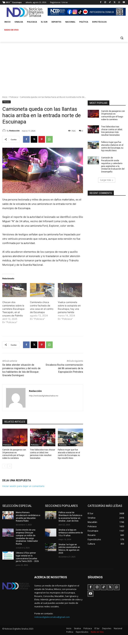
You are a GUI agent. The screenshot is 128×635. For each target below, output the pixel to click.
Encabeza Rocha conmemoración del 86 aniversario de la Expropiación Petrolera (64, 368)
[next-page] (10, 466)
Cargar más (105, 180)
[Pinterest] (41, 139)
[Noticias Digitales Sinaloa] (25, 12)
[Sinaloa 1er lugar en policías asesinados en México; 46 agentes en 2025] (50, 547)
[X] (114, 2)
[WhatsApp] (119, 2)
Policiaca (14, 97)
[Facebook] (100, 2)
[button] (122, 38)
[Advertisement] (64, 67)
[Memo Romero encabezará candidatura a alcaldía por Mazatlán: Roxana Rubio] (8, 515)
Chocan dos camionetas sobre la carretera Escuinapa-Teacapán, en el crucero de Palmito (13, 309)
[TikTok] (110, 2)
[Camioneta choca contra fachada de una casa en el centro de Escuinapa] (42, 290)
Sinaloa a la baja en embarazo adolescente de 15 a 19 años (70, 533)
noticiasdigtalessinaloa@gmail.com (52, 616)
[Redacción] (4, 130)
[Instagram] (105, 2)
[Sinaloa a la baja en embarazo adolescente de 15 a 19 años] (50, 533)
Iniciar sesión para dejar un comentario (23, 486)
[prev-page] (4, 466)
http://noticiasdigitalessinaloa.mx (43, 396)
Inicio (4, 97)
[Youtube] (124, 2)
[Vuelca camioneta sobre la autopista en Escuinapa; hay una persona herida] (70, 290)
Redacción (14, 130)
